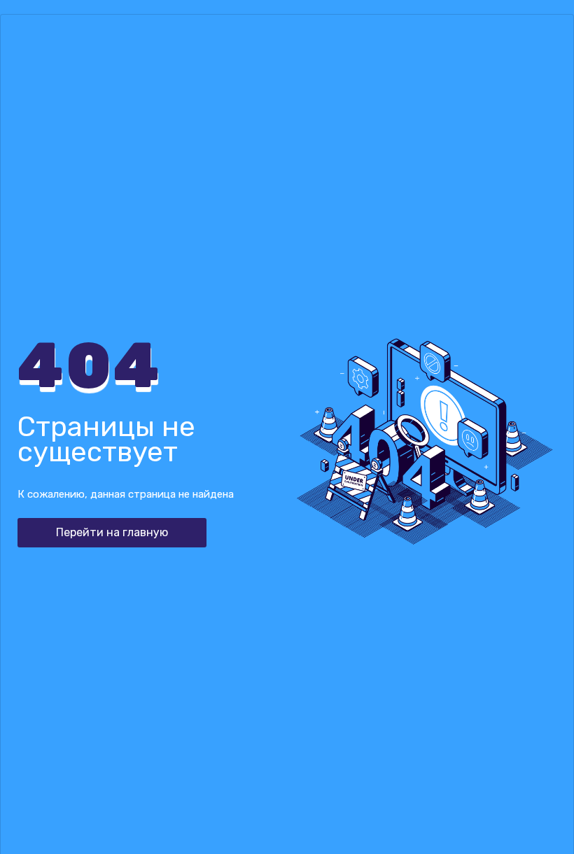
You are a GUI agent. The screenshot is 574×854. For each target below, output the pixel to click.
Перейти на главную (112, 532)
